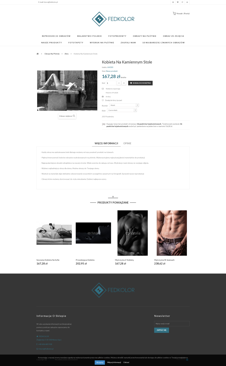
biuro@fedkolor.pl (51, 2)
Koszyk (182, 2)
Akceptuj (99, 362)
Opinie (127, 143)
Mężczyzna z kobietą (124, 260)
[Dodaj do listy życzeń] (54, 236)
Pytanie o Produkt (112, 93)
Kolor (104, 111)
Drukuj (108, 97)
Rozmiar (105, 106)
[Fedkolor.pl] (113, 19)
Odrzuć (126, 362)
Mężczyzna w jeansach (164, 260)
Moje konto (173, 2)
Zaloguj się (187, 2)
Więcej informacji (114, 362)
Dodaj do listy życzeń (113, 100)
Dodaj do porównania (60, 236)
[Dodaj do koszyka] (48, 236)
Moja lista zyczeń (177, 2)
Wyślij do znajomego (113, 89)
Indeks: (104, 67)
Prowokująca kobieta (85, 260)
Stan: (104, 71)
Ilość (103, 83)
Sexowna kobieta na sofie (47, 260)
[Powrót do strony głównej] (37, 53)
